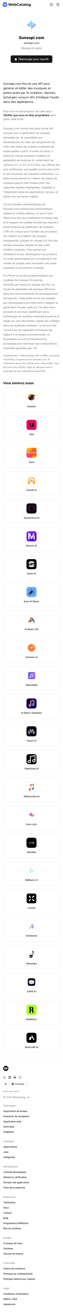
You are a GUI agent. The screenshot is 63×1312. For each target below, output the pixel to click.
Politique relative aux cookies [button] (19, 1278)
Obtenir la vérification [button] (15, 1177)
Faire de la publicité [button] (14, 1187)
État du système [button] (12, 1228)
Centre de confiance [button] (14, 1268)
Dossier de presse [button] (13, 1253)
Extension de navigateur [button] (16, 1116)
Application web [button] (12, 1121)
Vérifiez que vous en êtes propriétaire (26, 115)
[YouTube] (15, 1077)
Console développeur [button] (14, 1172)
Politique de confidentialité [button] (17, 1273)
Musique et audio (31, 48)
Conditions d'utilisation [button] (15, 1293)
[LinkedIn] (9, 1077)
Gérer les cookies (11, 1091)
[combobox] (19, 1084)
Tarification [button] (9, 1202)
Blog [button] (5, 1218)
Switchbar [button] (8, 1126)
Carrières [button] (8, 1248)
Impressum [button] (9, 1304)
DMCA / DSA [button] (10, 1299)
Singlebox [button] (8, 1131)
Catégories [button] (9, 1157)
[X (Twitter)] (4, 1077)
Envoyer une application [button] (16, 1182)
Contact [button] (7, 1212)
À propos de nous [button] (12, 1243)
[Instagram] (20, 1077)
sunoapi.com (31, 43)
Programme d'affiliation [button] (15, 1223)
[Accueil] (17, 4)
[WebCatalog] (5, 1068)
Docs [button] (6, 1207)
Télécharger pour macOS (33, 59)
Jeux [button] (6, 1152)
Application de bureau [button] (15, 1111)
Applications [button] (10, 1146)
